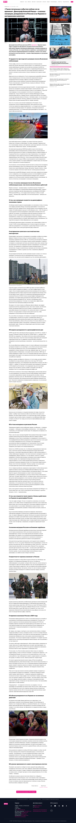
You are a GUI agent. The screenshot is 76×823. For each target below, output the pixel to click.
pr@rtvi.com (24, 813)
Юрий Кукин (43, 785)
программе (34, 45)
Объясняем (39, 1)
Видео (48, 1)
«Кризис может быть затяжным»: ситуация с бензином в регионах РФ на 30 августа (59, 79)
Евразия (34, 1)
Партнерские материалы (20, 816)
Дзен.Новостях (38, 805)
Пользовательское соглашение (35, 799)
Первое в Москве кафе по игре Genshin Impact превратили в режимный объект (60, 85)
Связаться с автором (43, 787)
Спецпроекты (66, 1)
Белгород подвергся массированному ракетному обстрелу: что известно (60, 74)
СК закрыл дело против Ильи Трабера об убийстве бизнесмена (59, 62)
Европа (29, 1)
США (26, 1)
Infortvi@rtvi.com (27, 811)
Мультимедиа (54, 1)
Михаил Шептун (35, 785)
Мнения (44, 1)
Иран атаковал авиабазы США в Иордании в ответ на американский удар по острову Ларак (60, 69)
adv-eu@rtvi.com (24, 815)
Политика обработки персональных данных (50, 799)
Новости (22, 1)
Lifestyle (60, 1)
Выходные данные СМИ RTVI (22, 799)
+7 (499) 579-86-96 (21, 809)
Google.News (36, 807)
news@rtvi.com (25, 812)
